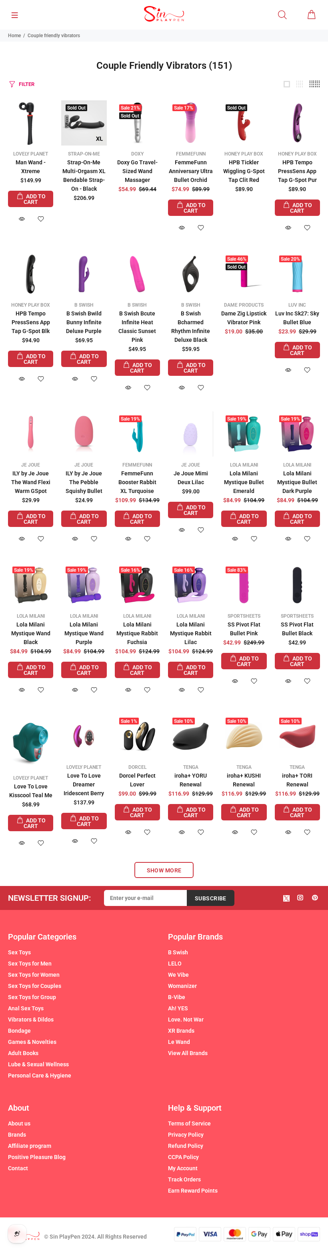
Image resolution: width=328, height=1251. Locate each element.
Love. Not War (186, 1019)
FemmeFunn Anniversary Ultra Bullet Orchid (191, 171)
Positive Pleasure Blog (37, 1157)
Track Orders (184, 1179)
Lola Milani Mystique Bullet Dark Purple (297, 482)
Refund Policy (185, 1146)
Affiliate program (29, 1146)
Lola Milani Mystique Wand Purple (84, 633)
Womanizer (182, 986)
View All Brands (188, 1053)
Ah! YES (178, 1008)
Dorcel (137, 767)
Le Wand (179, 1042)
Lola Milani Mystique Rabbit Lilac (191, 633)
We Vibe (178, 975)
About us (19, 1123)
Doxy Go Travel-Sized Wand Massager (137, 171)
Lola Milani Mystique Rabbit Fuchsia (137, 633)
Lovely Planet (30, 154)
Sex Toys (19, 952)
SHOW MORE (164, 870)
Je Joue (30, 465)
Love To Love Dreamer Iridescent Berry (84, 784)
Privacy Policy (186, 1134)
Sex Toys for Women (34, 975)
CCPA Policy (183, 1157)
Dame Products (244, 305)
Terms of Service (189, 1123)
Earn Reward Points (193, 1190)
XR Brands (181, 1031)
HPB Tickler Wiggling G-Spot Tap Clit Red (244, 171)
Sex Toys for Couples (34, 986)
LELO (175, 963)
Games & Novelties (32, 1042)
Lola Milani (244, 465)
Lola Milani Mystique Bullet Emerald (244, 482)
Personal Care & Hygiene (39, 1075)
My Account (183, 1168)
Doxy (137, 154)
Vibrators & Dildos (31, 1019)
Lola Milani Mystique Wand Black (30, 633)
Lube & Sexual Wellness (38, 1064)
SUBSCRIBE (210, 898)
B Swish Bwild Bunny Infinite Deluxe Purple (84, 322)
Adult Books (23, 1053)
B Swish (84, 305)
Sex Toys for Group (32, 997)
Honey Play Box (243, 154)
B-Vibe (176, 997)
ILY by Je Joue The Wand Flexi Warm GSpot (30, 482)
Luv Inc (297, 305)
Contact (18, 1168)
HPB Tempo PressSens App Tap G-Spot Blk (31, 322)
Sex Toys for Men (30, 963)
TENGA (190, 767)
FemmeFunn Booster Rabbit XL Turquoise (137, 482)
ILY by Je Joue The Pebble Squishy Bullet (84, 482)
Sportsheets (244, 616)
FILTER (26, 84)
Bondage (19, 1031)
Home (14, 35)
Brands (17, 1134)
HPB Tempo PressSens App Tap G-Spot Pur (297, 171)
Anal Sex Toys (26, 1008)
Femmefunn (191, 154)
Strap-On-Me (84, 154)
